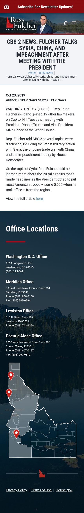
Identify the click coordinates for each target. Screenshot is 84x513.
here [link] (39, 199)
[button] (74, 23)
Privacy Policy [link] (16, 490)
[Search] (65, 23)
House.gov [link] (64, 490)
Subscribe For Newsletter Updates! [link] (45, 6)
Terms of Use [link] (41, 490)
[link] (7, 7)
